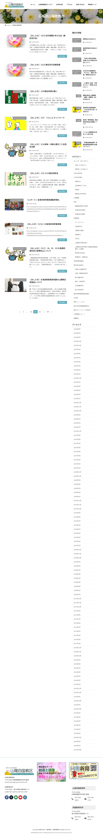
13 (31, 312)
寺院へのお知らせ (80, 165)
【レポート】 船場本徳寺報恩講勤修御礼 (43, 200)
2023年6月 (77, 386)
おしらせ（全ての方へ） (81, 161)
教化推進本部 (79, 277)
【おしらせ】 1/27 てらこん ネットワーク (47, 118)
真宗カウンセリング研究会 (82, 310)
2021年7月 (77, 443)
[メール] (16, 797)
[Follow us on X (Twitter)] (11, 797)
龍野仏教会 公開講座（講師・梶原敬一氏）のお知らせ (90, 97)
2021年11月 (77, 431)
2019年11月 (77, 505)
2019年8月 (77, 517)
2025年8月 (77, 353)
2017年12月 (77, 598)
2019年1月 (77, 545)
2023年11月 (77, 378)
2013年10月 (77, 709)
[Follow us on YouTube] (20, 797)
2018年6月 (77, 574)
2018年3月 (77, 586)
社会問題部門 (79, 285)
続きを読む (62, 56)
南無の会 (78, 181)
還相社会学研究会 (80, 193)
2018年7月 (77, 570)
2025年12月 (77, 341)
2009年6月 (77, 741)
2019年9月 (77, 513)
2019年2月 (77, 541)
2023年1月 (77, 398)
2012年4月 (77, 725)
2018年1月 (77, 594)
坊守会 (77, 238)
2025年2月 (77, 362)
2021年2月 (77, 464)
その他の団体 (78, 177)
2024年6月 (77, 370)
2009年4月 (77, 745)
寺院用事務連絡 (78, 261)
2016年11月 (77, 652)
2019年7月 (77, 521)
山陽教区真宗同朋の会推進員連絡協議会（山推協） (86, 248)
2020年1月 (77, 496)
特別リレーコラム (79, 302)
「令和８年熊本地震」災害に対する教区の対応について (90, 60)
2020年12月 (77, 472)
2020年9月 (77, 480)
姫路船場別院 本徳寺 (81, 206)
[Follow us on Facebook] (7, 797)
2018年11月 (77, 554)
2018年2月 (77, 590)
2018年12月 (77, 549)
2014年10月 (77, 700)
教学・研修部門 (80, 281)
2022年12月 (77, 402)
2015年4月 (77, 696)
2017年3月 (77, 635)
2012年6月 (77, 717)
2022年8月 (77, 415)
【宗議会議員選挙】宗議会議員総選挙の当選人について (90, 144)
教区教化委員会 (78, 265)
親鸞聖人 (76, 318)
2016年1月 (77, 684)
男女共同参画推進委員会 (81, 306)
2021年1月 (77, 468)
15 (40, 312)
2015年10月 (77, 692)
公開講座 (76, 198)
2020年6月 (77, 484)
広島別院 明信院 (80, 210)
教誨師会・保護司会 (81, 257)
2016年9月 (77, 660)
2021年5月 (77, 451)
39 (48, 312)
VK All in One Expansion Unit (64, 832)
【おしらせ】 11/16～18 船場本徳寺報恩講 (44, 224)
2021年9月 (77, 435)
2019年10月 (77, 509)
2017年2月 (77, 639)
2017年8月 (77, 615)
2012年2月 (77, 733)
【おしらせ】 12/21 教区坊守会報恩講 (44, 65)
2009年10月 (77, 737)
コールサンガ (79, 222)
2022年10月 (77, 411)
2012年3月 (77, 729)
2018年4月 (77, 582)
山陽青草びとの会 (80, 185)
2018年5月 (77, 578)
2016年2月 (77, 680)
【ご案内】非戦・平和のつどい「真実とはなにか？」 (90, 85)
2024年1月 (77, 374)
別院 (75, 202)
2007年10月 (77, 749)
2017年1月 (77, 643)
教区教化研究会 (80, 253)
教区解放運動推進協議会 (81, 294)
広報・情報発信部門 (81, 273)
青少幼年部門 (79, 289)
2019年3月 (77, 537)
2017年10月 (77, 607)
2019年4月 (77, 533)
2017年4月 (77, 631)
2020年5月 (77, 488)
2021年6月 (77, 447)
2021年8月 (77, 439)
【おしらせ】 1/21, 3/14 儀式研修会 (43, 173)
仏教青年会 (78, 226)
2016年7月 (77, 668)
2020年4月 (77, 492)
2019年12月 (77, 500)
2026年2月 (77, 337)
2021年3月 (77, 460)
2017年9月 (77, 611)
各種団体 (76, 218)
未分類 (76, 298)
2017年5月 (77, 627)
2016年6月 (77, 672)
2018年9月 (77, 562)
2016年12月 (77, 647)
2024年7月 (77, 366)
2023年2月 (77, 394)
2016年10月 (77, 656)
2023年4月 (77, 390)
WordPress (41, 832)
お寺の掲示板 (78, 173)
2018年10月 (77, 558)
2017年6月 (77, 623)
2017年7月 (77, 619)
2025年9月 (77, 349)
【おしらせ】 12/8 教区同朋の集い (43, 91)
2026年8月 (77, 329)
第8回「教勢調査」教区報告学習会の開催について (90, 122)
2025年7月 (77, 357)
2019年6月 (77, 525)
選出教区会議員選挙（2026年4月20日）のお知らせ (90, 109)
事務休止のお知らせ (89, 39)
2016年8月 (77, 664)
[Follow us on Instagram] (25, 797)
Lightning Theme (51, 832)
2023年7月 (77, 382)
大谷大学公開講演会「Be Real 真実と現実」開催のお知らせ (89, 72)
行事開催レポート (79, 314)
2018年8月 (77, 566)
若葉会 (77, 189)
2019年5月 (77, 529)
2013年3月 (77, 713)
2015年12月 (77, 688)
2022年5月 (77, 419)
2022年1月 (77, 427)
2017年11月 (77, 603)
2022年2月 (77, 423)
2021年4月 (77, 455)
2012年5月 (77, 721)
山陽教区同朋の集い (81, 243)
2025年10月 (77, 345)
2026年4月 (77, 333)
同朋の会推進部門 (80, 269)
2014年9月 (77, 705)
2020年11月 (77, 476)
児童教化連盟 (79, 230)
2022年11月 (77, 406)
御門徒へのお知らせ (81, 169)
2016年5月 (77, 676)
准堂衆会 (78, 234)
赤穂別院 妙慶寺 (80, 214)
